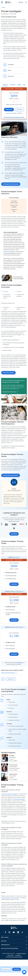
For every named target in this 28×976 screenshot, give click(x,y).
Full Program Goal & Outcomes (10, 184)
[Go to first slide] (26, 524)
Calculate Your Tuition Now (9, 391)
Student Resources (5, 944)
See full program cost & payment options (14, 117)
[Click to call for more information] (3, 679)
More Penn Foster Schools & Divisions (9, 948)
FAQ (24, 85)
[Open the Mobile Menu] (2, 2)
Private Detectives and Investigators (10, 898)
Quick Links (3, 941)
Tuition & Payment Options (8, 672)
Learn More (14, 534)
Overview (5, 85)
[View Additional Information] (18, 58)
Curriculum (12, 85)
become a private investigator (10, 794)
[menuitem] (8, 2)
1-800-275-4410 (10, 113)
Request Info (9, 109)
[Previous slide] (2, 524)
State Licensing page (8, 251)
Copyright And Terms (21, 953)
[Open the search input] (26, 2)
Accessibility (18, 955)
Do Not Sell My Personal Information (14, 957)
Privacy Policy (10, 955)
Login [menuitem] (21, 2)
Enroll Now (19, 109)
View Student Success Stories (10, 475)
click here (19, 662)
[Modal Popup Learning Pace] (15, 14)
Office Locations (5, 937)
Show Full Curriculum (8, 372)
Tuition (19, 85)
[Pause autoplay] (14, 528)
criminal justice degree (19, 799)
